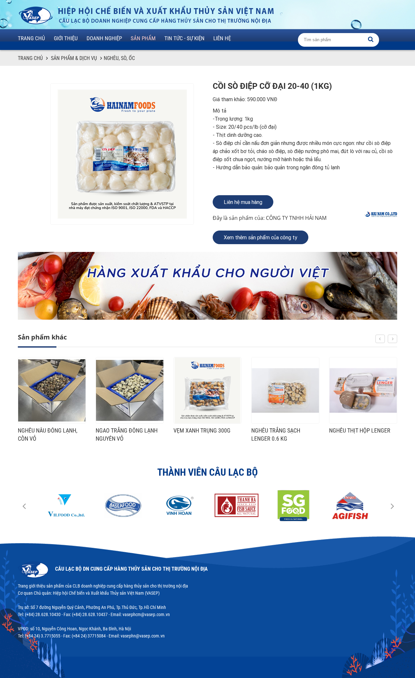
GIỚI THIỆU (66, 38)
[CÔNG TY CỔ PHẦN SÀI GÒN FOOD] (236, 506)
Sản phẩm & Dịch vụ (74, 58)
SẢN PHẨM (143, 38)
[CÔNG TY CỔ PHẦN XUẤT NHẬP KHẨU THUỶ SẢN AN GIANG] (293, 506)
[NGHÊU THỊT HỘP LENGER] (285, 390)
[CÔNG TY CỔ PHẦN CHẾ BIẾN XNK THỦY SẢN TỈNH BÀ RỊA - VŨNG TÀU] (66, 506)
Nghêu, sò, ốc (119, 58)
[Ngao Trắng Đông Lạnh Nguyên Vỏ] (52, 390)
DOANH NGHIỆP (104, 38)
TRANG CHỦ (31, 38)
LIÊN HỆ (222, 38)
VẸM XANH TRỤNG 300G (124, 430)
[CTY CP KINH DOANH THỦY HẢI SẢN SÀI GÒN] (350, 506)
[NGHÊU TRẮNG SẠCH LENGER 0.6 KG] (207, 390)
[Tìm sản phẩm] (370, 39)
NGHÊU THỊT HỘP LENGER (282, 430)
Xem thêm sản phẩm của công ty (260, 237)
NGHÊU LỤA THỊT (349, 430)
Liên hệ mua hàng (243, 202)
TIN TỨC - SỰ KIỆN (184, 38)
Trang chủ (30, 58)
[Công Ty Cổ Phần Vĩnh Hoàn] (123, 506)
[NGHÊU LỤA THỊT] (363, 390)
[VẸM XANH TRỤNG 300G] (129, 390)
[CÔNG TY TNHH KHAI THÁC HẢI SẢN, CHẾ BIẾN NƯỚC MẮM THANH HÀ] (180, 506)
